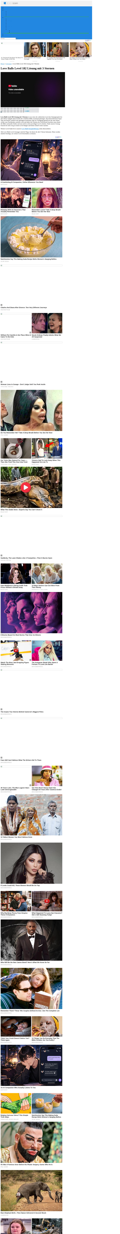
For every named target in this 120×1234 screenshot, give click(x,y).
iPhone (9, 13)
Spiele (8, 29)
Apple (5, 10)
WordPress (10, 26)
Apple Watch (10, 16)
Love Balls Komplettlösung (30, 129)
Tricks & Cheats (14, 30)
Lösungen (6, 8)
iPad (8, 14)
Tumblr (9, 25)
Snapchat (9, 22)
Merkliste (6, 35)
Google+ (9, 28)
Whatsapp (9, 20)
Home (2, 64)
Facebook (9, 19)
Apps (8, 11)
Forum (5, 34)
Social (5, 17)
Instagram (9, 23)
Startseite (6, 7)
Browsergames (14, 32)
